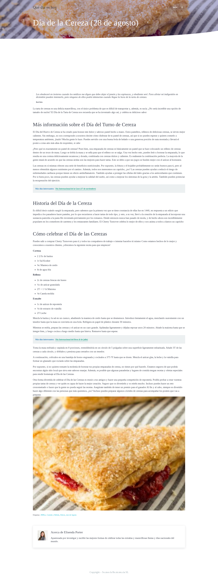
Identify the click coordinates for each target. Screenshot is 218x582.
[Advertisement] (109, 63)
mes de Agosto (71, 515)
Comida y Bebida (53, 515)
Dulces (62, 515)
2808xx (43, 515)
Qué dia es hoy (45, 7)
